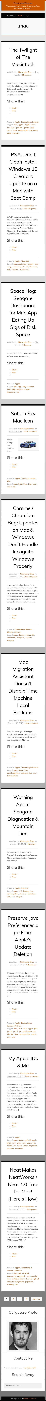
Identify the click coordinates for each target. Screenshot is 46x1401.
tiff (17, 1284)
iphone (26, 127)
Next (36, 1299)
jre (12, 1034)
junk (9, 389)
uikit (9, 133)
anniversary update (25, 264)
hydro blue (22, 484)
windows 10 (24, 269)
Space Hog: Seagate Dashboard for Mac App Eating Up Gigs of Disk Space (23, 312)
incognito (20, 637)
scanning (10, 1284)
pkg (13, 389)
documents (11, 1276)
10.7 (20, 1028)
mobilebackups (13, 773)
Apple (17, 122)
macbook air (23, 130)
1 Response (26, 345)
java (35, 1028)
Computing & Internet (30, 122)
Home (20, 15)
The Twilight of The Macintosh (23, 57)
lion (26, 770)
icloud (9, 1145)
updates (29, 637)
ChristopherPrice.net (23, 3)
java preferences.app (27, 1031)
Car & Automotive (28, 478)
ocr (30, 1278)
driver (9, 893)
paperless (29, 1281)
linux (15, 130)
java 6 (9, 1031)
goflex (15, 893)
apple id (28, 1140)
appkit (20, 124)
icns (29, 484)
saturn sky (11, 486)
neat (28, 1276)
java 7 (15, 1031)
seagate (19, 389)
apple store (21, 1143)
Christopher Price (25, 72)
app (19, 386)
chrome (21, 635)
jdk (8, 1034)
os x (34, 773)
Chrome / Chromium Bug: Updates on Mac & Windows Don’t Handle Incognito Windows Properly (23, 537)
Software (17, 632)
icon (34, 484)
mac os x (22, 893)
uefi (8, 269)
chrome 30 (30, 635)
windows (15, 133)
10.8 (20, 891)
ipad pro (19, 127)
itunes (25, 1145)
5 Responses (32, 1209)
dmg (24, 386)
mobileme (19, 1148)
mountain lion (26, 773)
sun (13, 1037)
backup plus (28, 891)
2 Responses (27, 75)
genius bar (31, 1143)
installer (30, 386)
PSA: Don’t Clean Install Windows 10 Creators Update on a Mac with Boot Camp (23, 176)
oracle (33, 1034)
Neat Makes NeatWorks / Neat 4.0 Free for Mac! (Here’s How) (23, 1184)
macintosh (33, 130)
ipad (12, 127)
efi (27, 266)
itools (19, 1145)
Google (10, 632)
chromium (11, 637)
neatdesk (15, 1278)
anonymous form (30, 1368)
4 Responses (31, 964)
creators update (19, 266)
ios (8, 127)
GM (8, 481)
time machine (12, 775)
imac (33, 124)
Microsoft (25, 261)
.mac (15, 124)
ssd (18, 392)
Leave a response (29, 208)
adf (19, 1273)
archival (25, 1273)
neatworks (24, 1278)
